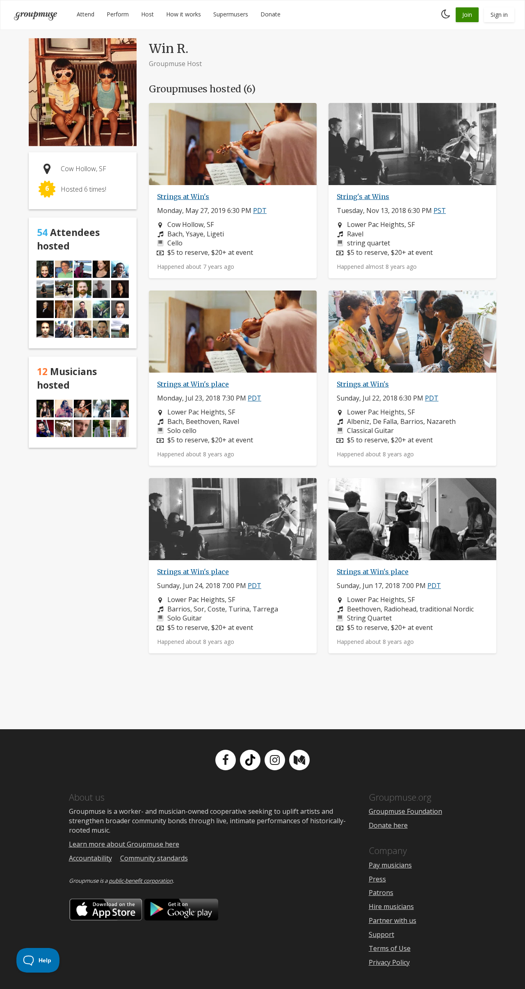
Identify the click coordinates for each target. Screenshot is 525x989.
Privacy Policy (389, 962)
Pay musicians (390, 865)
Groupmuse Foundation (405, 811)
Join (467, 14)
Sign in (499, 14)
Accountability (90, 858)
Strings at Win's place (193, 384)
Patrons (381, 892)
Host (147, 14)
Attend (85, 14)
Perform (118, 14)
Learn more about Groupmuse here (124, 844)
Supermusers (230, 14)
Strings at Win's (183, 196)
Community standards (154, 858)
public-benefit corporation (141, 880)
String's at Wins (363, 196)
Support (381, 934)
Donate (270, 14)
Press (377, 879)
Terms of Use (390, 948)
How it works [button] (183, 14)
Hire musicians (391, 906)
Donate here (388, 825)
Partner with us (392, 920)
